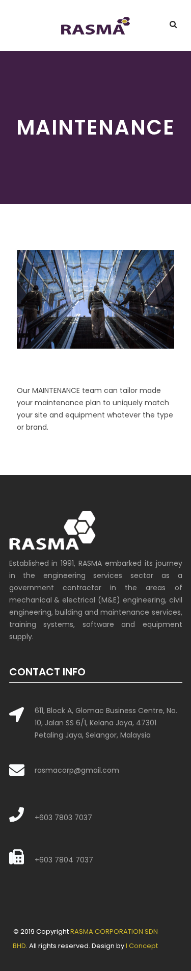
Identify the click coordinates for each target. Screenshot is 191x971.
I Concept (142, 946)
